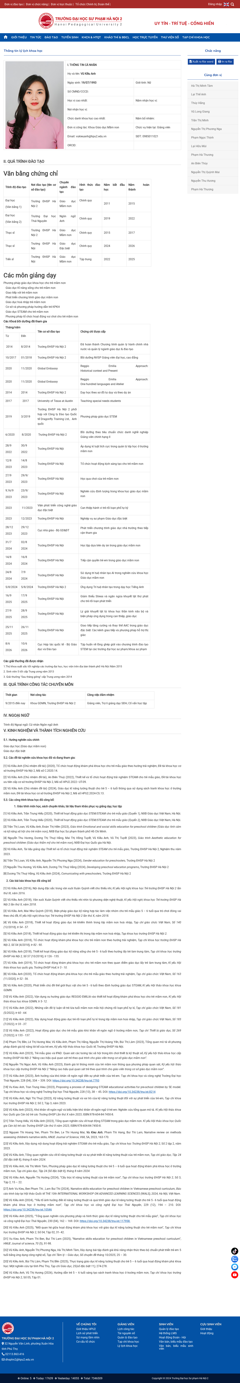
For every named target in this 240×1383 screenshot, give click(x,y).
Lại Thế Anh (198, 94)
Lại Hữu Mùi (198, 146)
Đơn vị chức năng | (37, 4)
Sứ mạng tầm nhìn (87, 1337)
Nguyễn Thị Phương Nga (206, 129)
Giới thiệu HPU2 (86, 1329)
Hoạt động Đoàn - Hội (172, 1337)
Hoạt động (206, 1333)
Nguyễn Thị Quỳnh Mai (205, 172)
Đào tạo (51, 37)
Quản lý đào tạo (127, 1337)
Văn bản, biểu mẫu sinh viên (176, 1347)
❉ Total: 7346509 (91, 1378)
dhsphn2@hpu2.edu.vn (19, 1359)
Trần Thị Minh (200, 120)
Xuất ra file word (202, 62)
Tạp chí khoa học (196, 37)
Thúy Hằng (198, 103)
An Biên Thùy (199, 163)
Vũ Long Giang (200, 111)
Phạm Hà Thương (202, 154)
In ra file (226, 62)
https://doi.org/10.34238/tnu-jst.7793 (76, 1080)
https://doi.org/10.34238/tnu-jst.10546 (28, 1209)
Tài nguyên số (126, 1333)
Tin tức (35, 37)
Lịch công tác (126, 1329)
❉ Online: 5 (24, 1378)
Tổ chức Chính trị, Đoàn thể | (93, 4)
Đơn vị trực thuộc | (62, 4)
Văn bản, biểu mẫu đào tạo (176, 1341)
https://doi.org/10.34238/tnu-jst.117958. (105, 1221)
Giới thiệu (19, 37)
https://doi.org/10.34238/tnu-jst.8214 (132, 1091)
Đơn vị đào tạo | (14, 4)
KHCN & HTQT (91, 37)
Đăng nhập (215, 4)
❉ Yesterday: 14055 (67, 1378)
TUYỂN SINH (69, 37)
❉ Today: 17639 (43, 1378)
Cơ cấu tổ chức (85, 1341)
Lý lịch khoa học (128, 1346)
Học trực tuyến (145, 37)
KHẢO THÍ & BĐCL (116, 37)
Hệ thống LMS (168, 1333)
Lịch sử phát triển (87, 1333)
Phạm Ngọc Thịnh (202, 137)
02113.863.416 (14, 1354)
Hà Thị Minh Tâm (202, 85)
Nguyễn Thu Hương (203, 180)
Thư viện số (170, 37)
